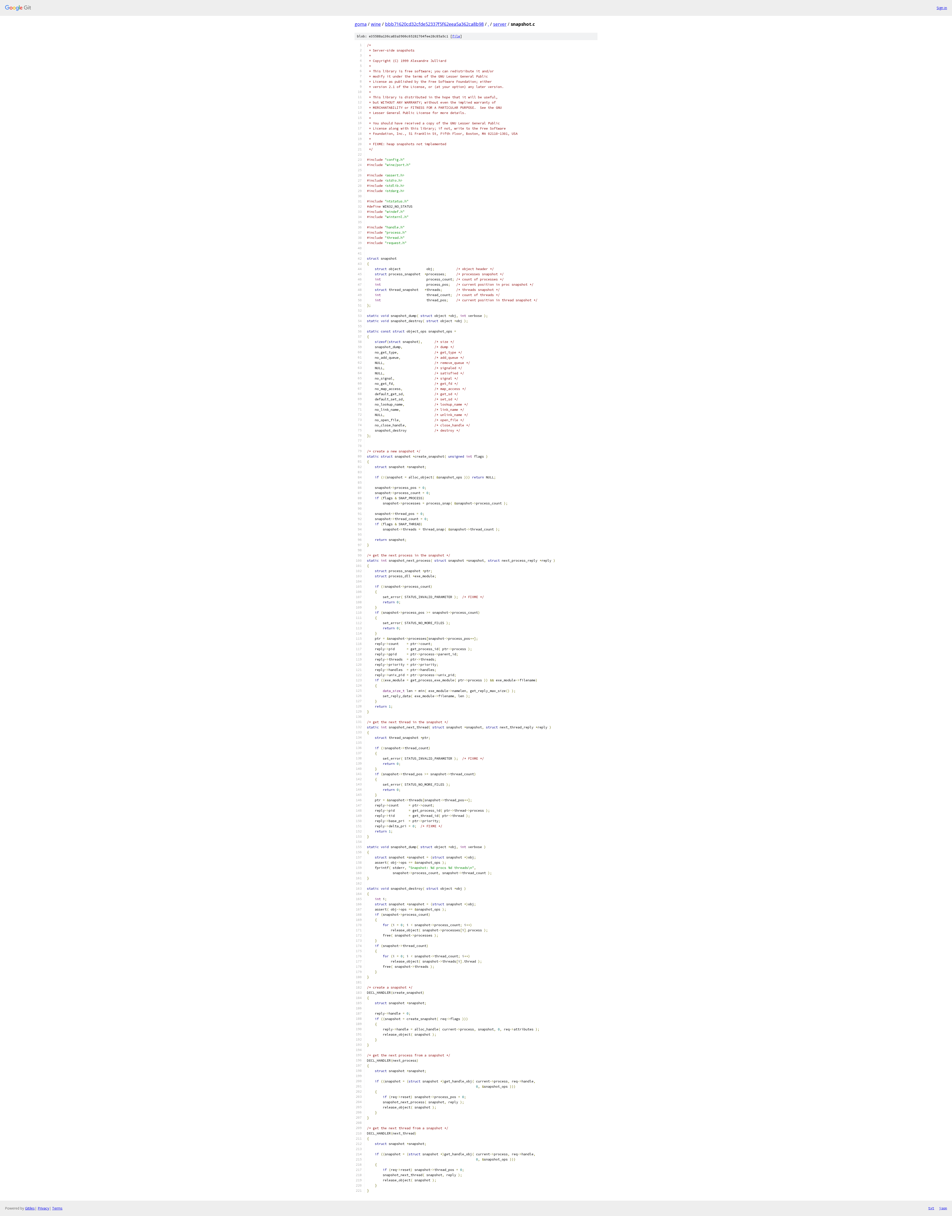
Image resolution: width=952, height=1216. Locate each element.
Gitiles (30, 1208)
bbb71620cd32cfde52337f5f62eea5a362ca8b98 (434, 24)
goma (361, 24)
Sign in (942, 7)
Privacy (43, 1208)
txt (931, 1208)
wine (376, 24)
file (456, 36)
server (499, 24)
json (943, 1208)
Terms (57, 1208)
